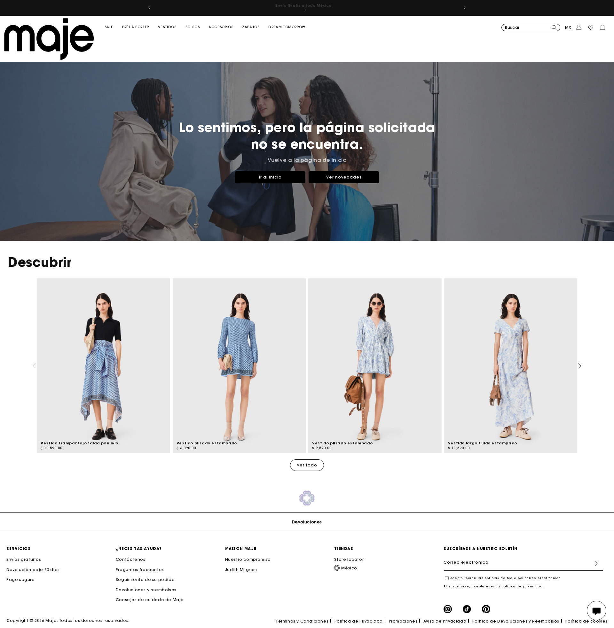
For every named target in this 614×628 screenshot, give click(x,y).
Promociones (403, 621)
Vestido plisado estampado (207, 443)
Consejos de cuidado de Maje (150, 599)
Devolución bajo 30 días (33, 569)
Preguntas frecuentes (140, 569)
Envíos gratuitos (23, 559)
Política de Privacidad (359, 621)
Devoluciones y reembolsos (146, 589)
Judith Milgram (241, 569)
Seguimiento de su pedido (145, 579)
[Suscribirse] (596, 563)
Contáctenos (131, 559)
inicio (339, 160)
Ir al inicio (270, 177)
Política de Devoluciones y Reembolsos (515, 621)
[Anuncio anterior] (149, 8)
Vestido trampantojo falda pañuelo (79, 443)
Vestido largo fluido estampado (482, 443)
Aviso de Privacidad (444, 621)
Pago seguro (20, 579)
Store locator (349, 559)
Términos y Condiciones (302, 621)
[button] (109, 40)
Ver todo (307, 465)
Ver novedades (344, 177)
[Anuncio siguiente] (465, 8)
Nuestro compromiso (248, 559)
